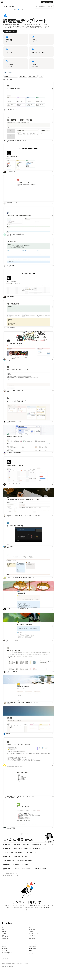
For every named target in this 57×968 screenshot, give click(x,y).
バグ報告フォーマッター (12, 202)
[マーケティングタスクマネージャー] (28, 750)
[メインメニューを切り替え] (55, 2)
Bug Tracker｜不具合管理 (12, 640)
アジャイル (9, 52)
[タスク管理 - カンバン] (28, 95)
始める (28, 910)
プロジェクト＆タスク (12, 671)
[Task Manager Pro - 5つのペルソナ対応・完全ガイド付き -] (28, 782)
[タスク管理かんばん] (28, 157)
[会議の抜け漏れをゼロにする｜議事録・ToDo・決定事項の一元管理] (28, 688)
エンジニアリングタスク (38, 52)
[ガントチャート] (28, 282)
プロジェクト (13, 9)
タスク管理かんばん (11, 171)
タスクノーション (11, 827)
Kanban (34, 64)
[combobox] (44, 6)
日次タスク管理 (10, 265)
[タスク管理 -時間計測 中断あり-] (28, 438)
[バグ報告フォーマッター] (28, 188)
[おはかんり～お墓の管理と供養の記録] (28, 220)
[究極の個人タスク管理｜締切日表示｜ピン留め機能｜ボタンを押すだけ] (28, 501)
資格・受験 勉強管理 (11, 327)
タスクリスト (10, 546)
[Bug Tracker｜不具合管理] (28, 626)
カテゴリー (5, 9)
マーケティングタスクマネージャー (15, 765)
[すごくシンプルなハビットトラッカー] (28, 376)
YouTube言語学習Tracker (13, 359)
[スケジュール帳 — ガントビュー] (28, 469)
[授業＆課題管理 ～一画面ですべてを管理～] (28, 126)
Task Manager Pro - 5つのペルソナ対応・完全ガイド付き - (21, 796)
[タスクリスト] (28, 532)
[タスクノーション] (28, 813)
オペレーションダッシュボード (14, 421)
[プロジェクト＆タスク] (28, 657)
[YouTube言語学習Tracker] (28, 344)
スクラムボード (36, 40)
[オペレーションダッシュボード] (28, 407)
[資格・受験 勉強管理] (28, 313)
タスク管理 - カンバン (12, 109)
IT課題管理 (9, 40)
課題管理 (21, 9)
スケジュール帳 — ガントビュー (14, 484)
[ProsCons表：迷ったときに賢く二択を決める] (28, 594)
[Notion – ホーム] (28, 923)
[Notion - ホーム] (2, 2)
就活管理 (8, 733)
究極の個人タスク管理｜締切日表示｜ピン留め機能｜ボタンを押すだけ (23, 515)
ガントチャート (10, 64)
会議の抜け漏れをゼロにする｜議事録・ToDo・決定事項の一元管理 (22, 702)
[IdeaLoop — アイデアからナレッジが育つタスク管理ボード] (28, 563)
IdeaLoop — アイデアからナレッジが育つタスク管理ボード (21, 577)
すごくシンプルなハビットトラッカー (15, 390)
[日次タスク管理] (28, 251)
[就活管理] (28, 719)
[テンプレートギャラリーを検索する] (52, 7)
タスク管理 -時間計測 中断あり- (14, 452)
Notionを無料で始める (10, 31)
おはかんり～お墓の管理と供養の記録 (15, 234)
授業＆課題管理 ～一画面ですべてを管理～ (17, 140)
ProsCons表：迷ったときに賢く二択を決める (17, 608)
